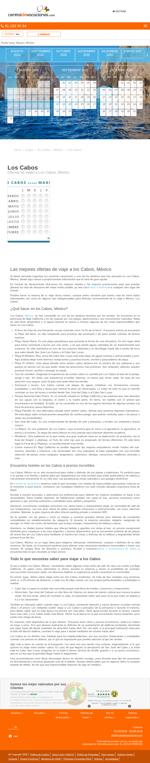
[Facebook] (10, 736)
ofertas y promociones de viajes (116, 548)
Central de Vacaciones (27, 483)
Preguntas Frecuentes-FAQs (77, 759)
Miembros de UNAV (51, 759)
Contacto (12, 759)
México (58, 150)
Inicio (17, 150)
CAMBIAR (44, 34)
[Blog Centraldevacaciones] (16, 736)
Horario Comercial (29, 759)
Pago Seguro (108, 754)
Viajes (29, 150)
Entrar (120, 11)
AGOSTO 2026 (17, 53)
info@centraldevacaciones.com (126, 735)
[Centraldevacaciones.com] (31, 11)
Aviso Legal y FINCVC (63, 754)
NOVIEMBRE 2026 (86, 53)
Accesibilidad (111, 759)
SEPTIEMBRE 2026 (40, 53)
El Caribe (44, 150)
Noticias (98, 759)
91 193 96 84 (120, 731)
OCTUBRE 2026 (63, 53)
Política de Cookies (39, 754)
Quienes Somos (125, 754)
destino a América (97, 287)
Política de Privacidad (88, 754)
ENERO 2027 (133, 51)
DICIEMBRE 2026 (110, 53)
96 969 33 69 (135, 731)
